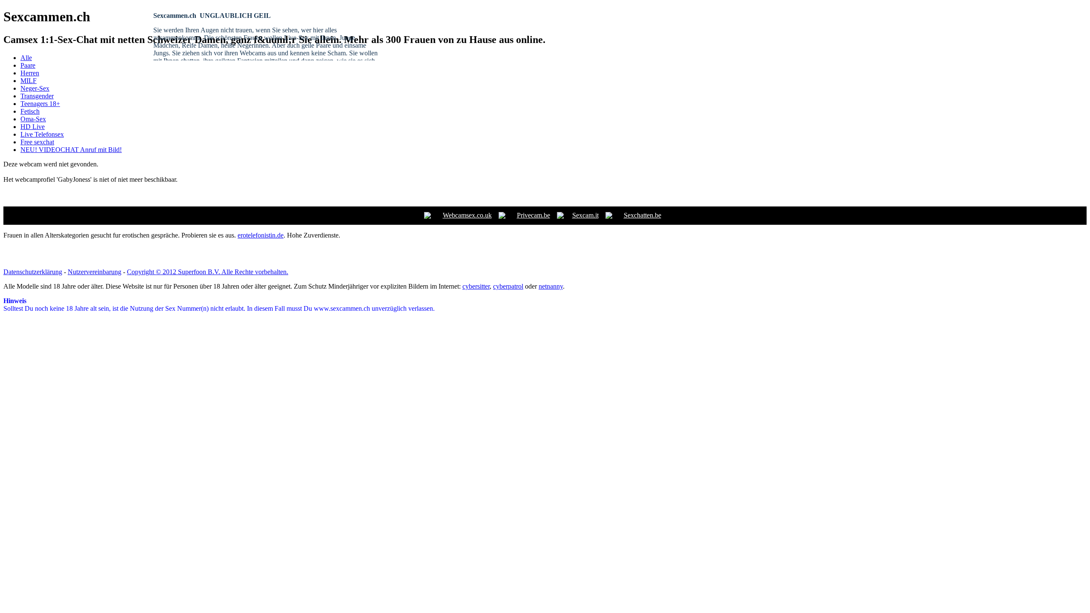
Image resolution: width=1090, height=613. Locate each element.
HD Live (32, 126)
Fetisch (30, 111)
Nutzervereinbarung (94, 271)
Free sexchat (37, 142)
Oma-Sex (33, 119)
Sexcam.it (585, 215)
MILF (28, 80)
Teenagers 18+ (40, 103)
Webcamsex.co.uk (467, 215)
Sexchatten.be (642, 215)
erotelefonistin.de (261, 235)
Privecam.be (533, 215)
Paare (27, 65)
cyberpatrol (508, 286)
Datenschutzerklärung (32, 271)
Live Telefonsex (42, 134)
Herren (29, 73)
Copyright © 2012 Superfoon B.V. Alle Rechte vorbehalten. (207, 271)
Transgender (37, 96)
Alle (26, 57)
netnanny (551, 286)
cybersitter (476, 286)
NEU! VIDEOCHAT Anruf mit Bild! (71, 149)
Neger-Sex (34, 88)
